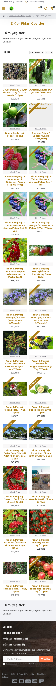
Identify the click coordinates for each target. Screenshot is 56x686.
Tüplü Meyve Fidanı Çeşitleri (20, 16)
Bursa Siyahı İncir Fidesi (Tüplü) (15, 134)
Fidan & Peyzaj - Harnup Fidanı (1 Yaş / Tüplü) (15, 589)
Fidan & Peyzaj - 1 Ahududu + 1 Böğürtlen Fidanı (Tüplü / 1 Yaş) (15, 180)
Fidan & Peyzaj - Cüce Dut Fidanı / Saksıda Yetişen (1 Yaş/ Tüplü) (15, 365)
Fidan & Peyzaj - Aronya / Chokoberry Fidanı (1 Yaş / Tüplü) (41, 225)
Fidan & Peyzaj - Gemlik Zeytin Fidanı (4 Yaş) (41, 499)
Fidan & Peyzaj (15, 85)
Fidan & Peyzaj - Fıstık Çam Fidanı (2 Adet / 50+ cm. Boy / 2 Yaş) (15, 454)
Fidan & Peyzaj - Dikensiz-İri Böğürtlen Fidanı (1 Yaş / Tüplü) (41, 365)
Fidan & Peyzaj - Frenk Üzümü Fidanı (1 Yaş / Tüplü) (15, 499)
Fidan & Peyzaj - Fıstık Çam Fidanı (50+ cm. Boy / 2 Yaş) (40, 453)
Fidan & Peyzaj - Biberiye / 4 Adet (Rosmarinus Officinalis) (15, 318)
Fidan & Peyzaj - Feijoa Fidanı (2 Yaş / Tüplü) (41, 410)
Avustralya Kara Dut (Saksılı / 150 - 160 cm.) (40, 92)
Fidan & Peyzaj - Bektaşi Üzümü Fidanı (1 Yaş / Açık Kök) (41, 272)
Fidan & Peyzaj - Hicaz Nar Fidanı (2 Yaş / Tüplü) (41, 589)
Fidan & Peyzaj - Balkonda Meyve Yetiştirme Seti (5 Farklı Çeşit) (15, 272)
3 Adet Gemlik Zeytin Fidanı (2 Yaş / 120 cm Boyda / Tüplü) (15, 92)
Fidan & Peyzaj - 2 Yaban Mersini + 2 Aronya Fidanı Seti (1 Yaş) (15, 226)
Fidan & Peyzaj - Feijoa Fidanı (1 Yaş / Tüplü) (15, 410)
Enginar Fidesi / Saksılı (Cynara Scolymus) (41, 136)
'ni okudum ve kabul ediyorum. (24, 664)
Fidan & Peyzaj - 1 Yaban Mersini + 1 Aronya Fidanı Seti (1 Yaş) (41, 180)
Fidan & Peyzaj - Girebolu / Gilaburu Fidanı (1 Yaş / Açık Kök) (15, 544)
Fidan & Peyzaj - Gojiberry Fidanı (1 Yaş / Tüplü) (41, 542)
